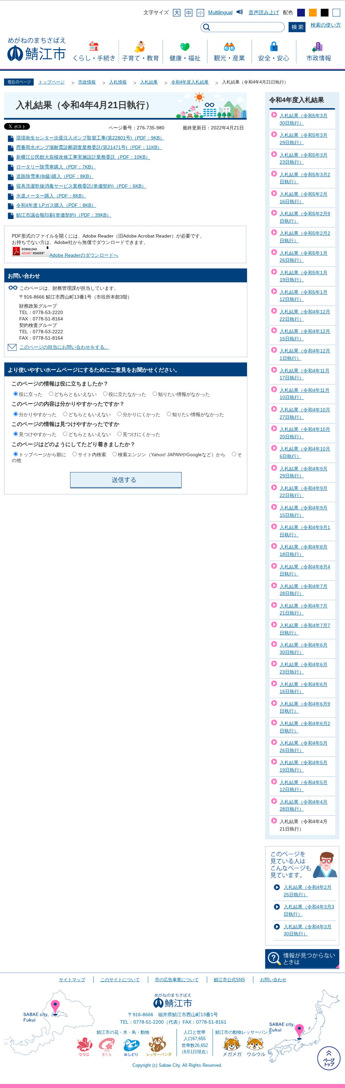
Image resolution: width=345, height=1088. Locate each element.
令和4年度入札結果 (190, 82)
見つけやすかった (38, 434)
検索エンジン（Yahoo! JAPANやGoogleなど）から (171, 454)
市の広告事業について (177, 979)
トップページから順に (42, 454)
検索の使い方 (326, 25)
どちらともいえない (75, 394)
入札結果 (149, 82)
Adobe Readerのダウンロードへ (84, 255)
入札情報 (118, 82)
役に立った (30, 394)
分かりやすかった (38, 414)
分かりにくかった (141, 414)
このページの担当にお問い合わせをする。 (64, 347)
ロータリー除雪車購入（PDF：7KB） (56, 166)
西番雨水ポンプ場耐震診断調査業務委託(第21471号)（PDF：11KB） (89, 147)
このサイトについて (120, 979)
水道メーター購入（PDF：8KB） (51, 195)
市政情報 (87, 82)
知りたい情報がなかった (184, 394)
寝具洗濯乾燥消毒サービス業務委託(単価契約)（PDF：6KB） (81, 186)
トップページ (51, 82)
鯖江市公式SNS (229, 979)
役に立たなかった (127, 394)
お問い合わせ (273, 979)
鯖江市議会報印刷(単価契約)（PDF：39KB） (63, 215)
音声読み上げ (264, 12)
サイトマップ (72, 979)
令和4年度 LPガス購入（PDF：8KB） (56, 205)
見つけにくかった (141, 434)
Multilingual (220, 12)
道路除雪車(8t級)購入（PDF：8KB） (55, 176)
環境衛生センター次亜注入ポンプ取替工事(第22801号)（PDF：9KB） (90, 138)
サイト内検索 (92, 454)
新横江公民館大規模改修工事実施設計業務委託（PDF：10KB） (83, 157)
